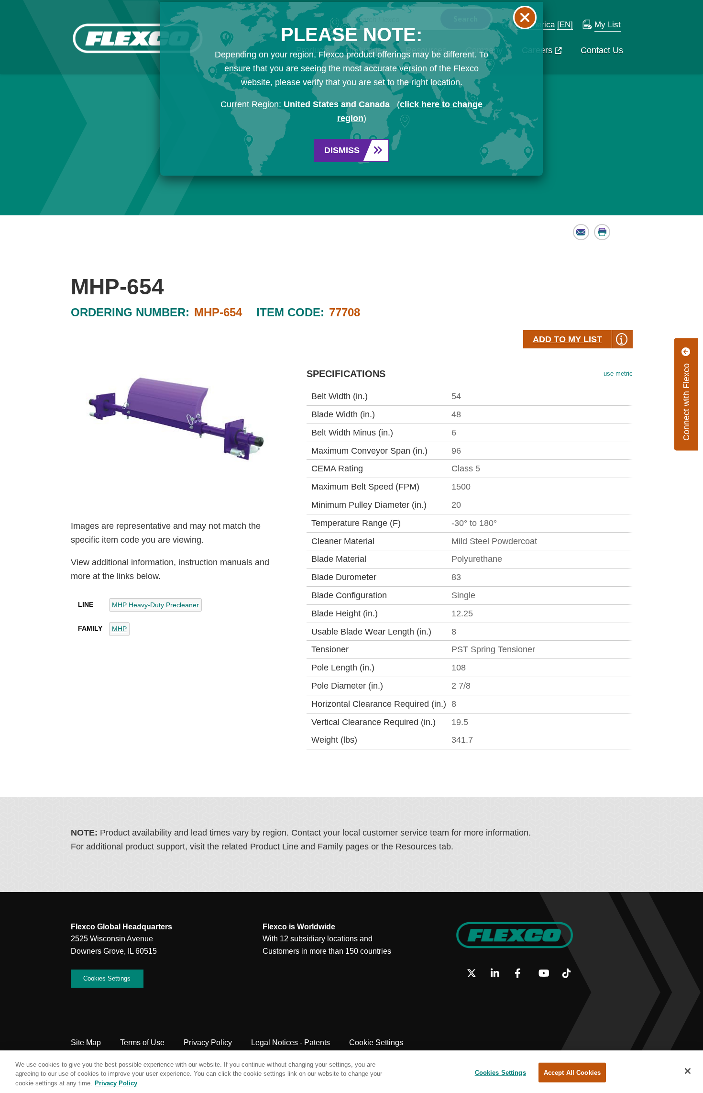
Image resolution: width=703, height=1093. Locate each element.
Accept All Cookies (572, 1072)
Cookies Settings (500, 1072)
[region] (351, 1071)
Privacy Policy (116, 1083)
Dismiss (342, 150)
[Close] (687, 1071)
